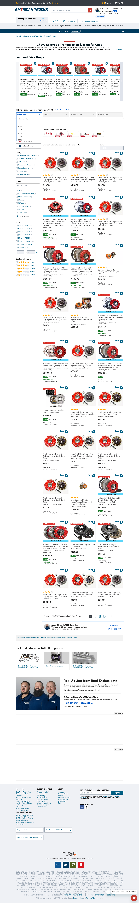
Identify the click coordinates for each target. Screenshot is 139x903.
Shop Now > (75, 31)
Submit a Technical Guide (24, 803)
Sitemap (67, 895)
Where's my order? (43, 792)
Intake (81, 26)
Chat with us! (41, 801)
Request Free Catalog (22, 808)
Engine (61, 26)
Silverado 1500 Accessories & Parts (27, 36)
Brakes (39, 26)
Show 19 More (24, 216)
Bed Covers (32, 26)
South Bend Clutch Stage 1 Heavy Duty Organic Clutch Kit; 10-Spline (55, 179)
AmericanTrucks (66, 859)
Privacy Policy (106, 796)
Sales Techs (62, 801)
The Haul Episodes (21, 805)
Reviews (60, 803)
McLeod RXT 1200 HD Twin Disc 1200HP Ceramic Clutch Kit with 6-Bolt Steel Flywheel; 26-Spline (55, 546)
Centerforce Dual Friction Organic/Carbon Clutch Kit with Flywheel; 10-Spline (81, 502)
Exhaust (68, 26)
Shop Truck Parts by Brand (24, 797)
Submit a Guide (63, 794)
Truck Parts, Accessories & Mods (28, 637)
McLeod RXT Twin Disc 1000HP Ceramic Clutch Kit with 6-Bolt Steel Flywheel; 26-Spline (28, 84)
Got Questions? (42, 797)
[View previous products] (17, 81)
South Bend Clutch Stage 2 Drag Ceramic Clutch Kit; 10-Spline (82, 455)
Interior (87, 26)
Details (55, 3)
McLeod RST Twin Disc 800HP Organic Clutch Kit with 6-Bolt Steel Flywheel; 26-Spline (64, 84)
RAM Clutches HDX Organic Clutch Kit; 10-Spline (83, 546)
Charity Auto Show (64, 797)
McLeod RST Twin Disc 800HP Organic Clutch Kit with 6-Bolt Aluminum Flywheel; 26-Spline (82, 84)
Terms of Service (92, 898)
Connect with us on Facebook (82, 807)
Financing (19, 799)
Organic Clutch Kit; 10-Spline (53, 410)
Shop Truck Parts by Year (23, 792)
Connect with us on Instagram (86, 807)
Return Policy (41, 796)
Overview (61, 792)
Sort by (102, 145)
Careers (60, 796)
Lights (99, 26)
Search (90, 10)
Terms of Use (41, 806)
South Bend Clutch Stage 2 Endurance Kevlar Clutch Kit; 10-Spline (54, 456)
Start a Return (41, 794)
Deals (18, 26)
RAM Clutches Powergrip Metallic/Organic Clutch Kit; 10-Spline (109, 546)
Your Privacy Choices (95, 895)
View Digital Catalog (22, 810)
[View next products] (121, 81)
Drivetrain (54, 26)
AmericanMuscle (52, 859)
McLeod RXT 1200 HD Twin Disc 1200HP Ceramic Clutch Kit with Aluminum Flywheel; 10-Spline (110, 366)
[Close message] (123, 31)
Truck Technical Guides (23, 801)
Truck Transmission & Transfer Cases (64, 637)
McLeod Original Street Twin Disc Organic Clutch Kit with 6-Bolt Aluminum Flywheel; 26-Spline (46, 85)
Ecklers (90, 859)
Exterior (75, 26)
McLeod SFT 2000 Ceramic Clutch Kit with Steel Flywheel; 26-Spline (118, 84)
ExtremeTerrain (80, 859)
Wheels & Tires (117, 26)
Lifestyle (24, 26)
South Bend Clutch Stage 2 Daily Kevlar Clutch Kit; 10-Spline (109, 413)
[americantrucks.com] (31, 9)
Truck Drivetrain (45, 637)
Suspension (107, 26)
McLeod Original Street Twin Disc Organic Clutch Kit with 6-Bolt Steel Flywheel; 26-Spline (100, 84)
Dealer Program (63, 799)
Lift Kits (93, 26)
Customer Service (42, 799)
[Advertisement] (69, 729)
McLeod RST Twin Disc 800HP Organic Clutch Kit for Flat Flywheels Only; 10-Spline (109, 500)
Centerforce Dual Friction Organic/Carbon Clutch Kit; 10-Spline (109, 272)
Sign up (117, 793)
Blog (17, 806)
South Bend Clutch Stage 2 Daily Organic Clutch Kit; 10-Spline (82, 365)
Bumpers (47, 26)
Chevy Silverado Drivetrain (48, 36)
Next (115, 616)
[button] (100, 16)
